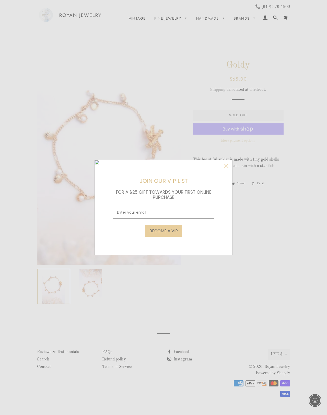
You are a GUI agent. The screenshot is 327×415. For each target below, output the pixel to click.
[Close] (226, 166)
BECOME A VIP (163, 231)
